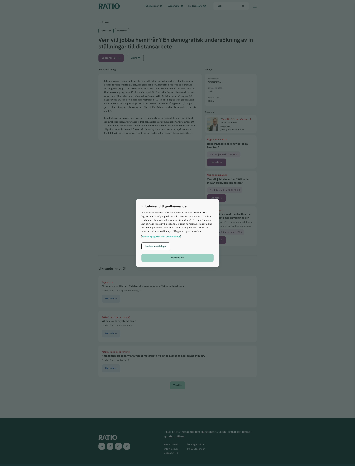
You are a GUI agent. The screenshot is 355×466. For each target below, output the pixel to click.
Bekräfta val (177, 258)
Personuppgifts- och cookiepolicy (161, 237)
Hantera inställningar (156, 246)
